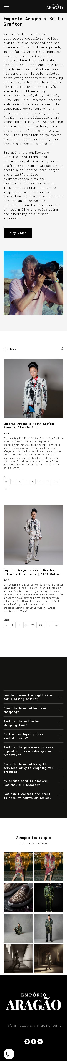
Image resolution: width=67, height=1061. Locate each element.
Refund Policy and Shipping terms (33, 1025)
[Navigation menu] (6, 6)
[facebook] (33, 1041)
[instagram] (27, 1041)
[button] (18, 233)
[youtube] (40, 1041)
